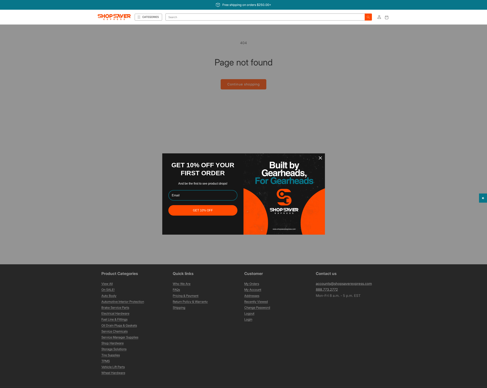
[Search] (368, 17)
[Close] (320, 158)
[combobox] (265, 17)
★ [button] (483, 197)
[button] (148, 17)
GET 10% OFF (203, 210)
